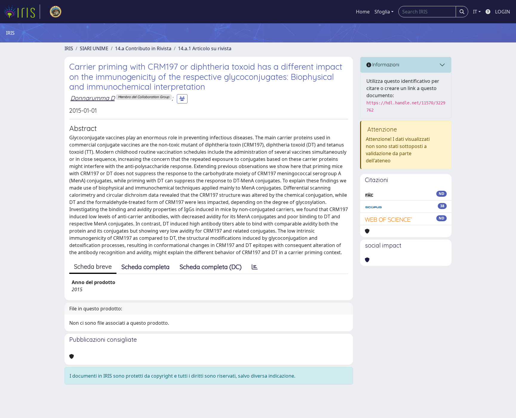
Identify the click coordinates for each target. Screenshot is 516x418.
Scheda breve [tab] (93, 266)
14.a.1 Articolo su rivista (204, 48)
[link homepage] (22, 11)
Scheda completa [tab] (146, 267)
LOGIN (502, 11)
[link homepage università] (55, 11)
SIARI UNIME (94, 48)
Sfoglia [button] (382, 11)
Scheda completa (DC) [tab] (211, 267)
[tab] (255, 267)
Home (363, 11)
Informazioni (385, 65)
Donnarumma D (92, 98)
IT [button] (475, 11)
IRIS (68, 48)
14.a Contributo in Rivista (143, 48)
